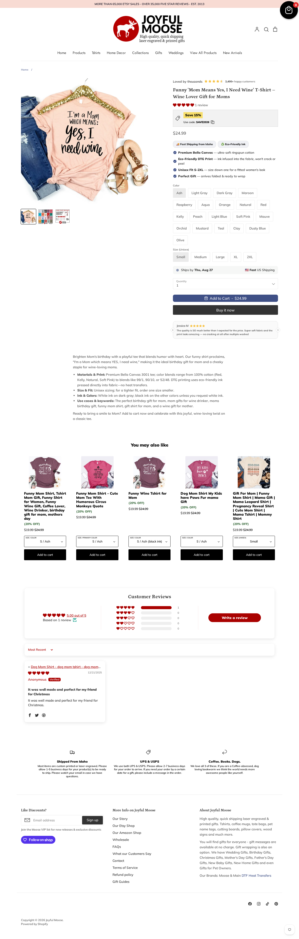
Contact (118, 861)
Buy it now (225, 310)
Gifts (158, 52)
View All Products (203, 52)
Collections (140, 52)
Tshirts (96, 52)
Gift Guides (121, 882)
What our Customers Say (132, 854)
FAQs (117, 847)
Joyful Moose (54, 920)
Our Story (120, 819)
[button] (184, 105)
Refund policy (123, 875)
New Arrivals (232, 52)
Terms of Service (125, 868)
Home (61, 52)
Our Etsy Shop (124, 826)
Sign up (92, 820)
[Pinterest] (276, 903)
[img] (38, 673)
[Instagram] (258, 903)
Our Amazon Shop (127, 833)
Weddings (176, 52)
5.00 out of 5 (76, 615)
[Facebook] (250, 903)
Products (79, 52)
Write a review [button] (235, 618)
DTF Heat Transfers (256, 875)
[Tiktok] (267, 903)
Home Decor (116, 52)
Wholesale (121, 840)
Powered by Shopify (34, 924)
